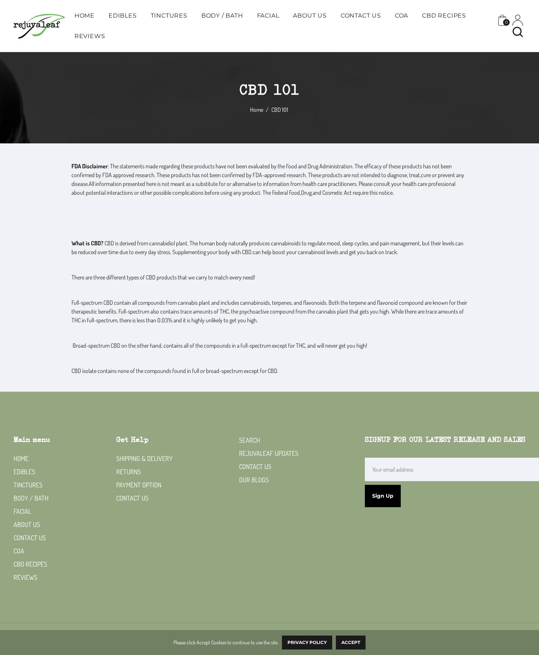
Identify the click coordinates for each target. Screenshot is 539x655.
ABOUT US (309, 15)
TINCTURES (169, 15)
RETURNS (128, 472)
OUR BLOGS (254, 480)
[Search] (517, 31)
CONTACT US (361, 15)
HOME (84, 15)
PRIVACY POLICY (307, 642)
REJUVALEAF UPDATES (268, 453)
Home (256, 109)
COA (401, 15)
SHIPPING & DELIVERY (144, 458)
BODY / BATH (222, 15)
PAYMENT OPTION (138, 485)
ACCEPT (350, 642)
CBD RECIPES (444, 15)
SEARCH (249, 440)
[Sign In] (517, 20)
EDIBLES (123, 15)
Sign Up (382, 496)
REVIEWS (89, 36)
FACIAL (268, 15)
